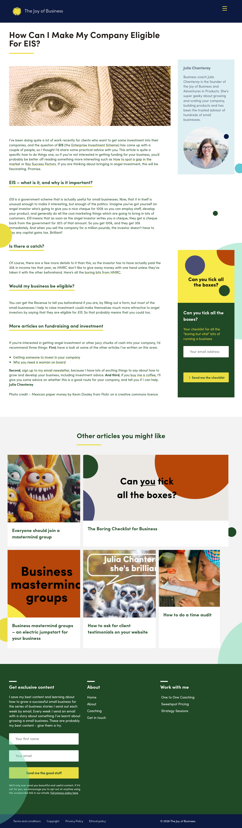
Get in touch (96, 717)
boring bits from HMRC (102, 272)
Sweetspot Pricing (175, 704)
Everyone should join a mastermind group (36, 533)
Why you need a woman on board (39, 362)
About (91, 704)
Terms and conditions (27, 821)
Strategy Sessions (174, 710)
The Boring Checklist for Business (122, 528)
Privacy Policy (74, 821)
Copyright (53, 821)
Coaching (94, 710)
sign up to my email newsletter (45, 370)
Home (91, 697)
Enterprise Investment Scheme (94, 145)
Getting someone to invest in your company (46, 357)
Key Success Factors (40, 163)
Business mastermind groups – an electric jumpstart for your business (42, 631)
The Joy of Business (43, 10)
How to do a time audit (187, 614)
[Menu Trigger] (225, 8)
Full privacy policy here (64, 793)
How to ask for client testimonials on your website (118, 628)
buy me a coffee (143, 374)
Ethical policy (97, 821)
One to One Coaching (178, 697)
